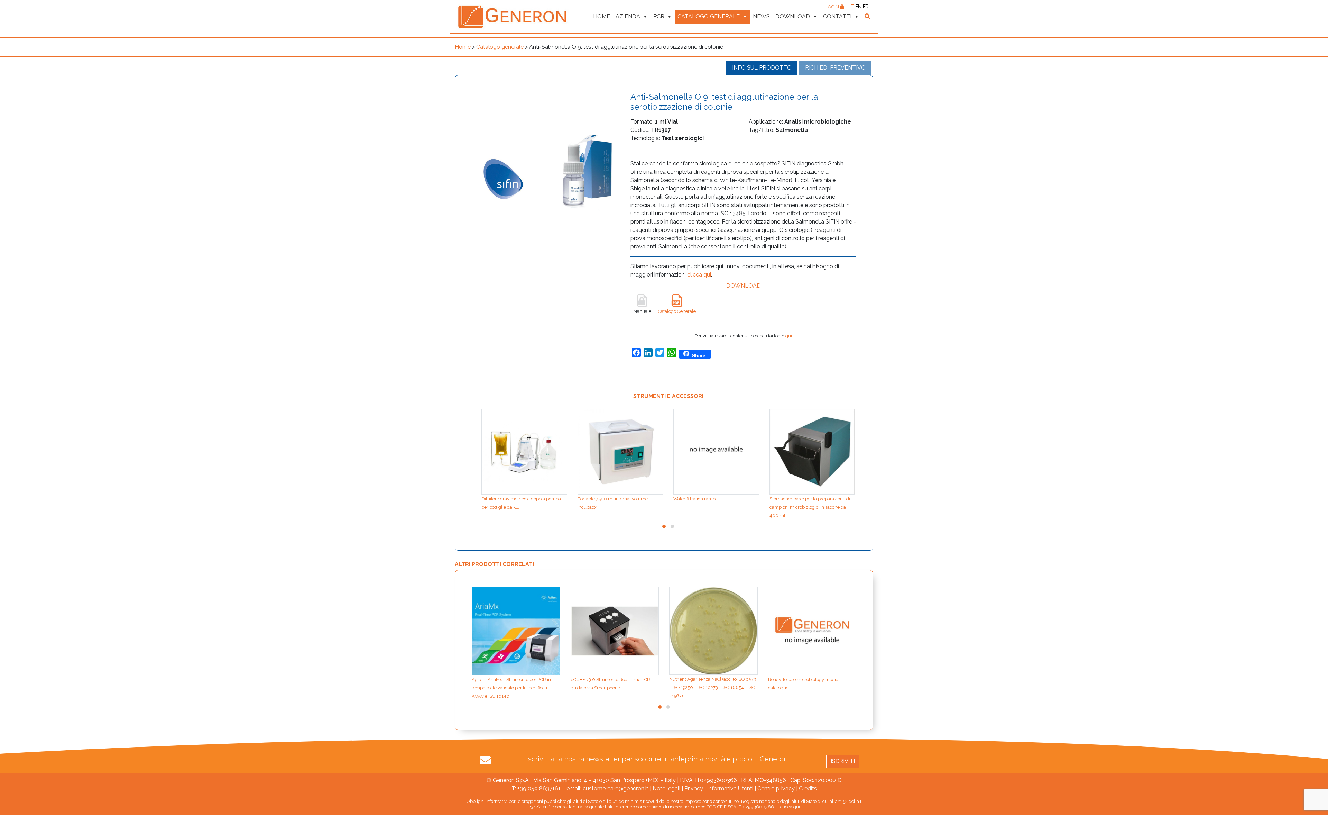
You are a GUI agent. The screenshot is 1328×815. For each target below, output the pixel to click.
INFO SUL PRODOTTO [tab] (762, 67)
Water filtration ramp (694, 498)
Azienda (628, 16)
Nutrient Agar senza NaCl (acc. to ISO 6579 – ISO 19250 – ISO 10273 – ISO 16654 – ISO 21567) (712, 687)
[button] (664, 526)
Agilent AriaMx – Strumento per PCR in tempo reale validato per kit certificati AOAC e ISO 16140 (511, 688)
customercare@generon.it (615, 788)
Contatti (837, 16)
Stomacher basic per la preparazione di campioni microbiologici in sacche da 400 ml (809, 507)
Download (792, 16)
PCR (658, 16)
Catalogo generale (708, 16)
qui (788, 335)
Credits (808, 788)
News (761, 16)
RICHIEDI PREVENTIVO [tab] (835, 67)
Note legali (666, 788)
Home (601, 16)
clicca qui (699, 274)
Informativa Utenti (730, 788)
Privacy (693, 788)
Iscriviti (843, 761)
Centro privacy (776, 788)
